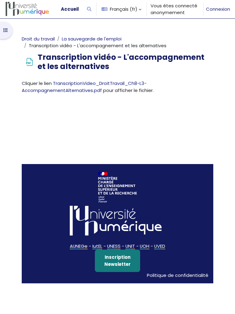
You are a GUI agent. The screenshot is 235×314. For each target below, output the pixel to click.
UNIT (130, 246)
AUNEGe (79, 246)
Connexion (218, 9)
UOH (144, 246)
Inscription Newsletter (117, 260)
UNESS (114, 246)
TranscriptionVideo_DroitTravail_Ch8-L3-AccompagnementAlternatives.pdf (84, 86)
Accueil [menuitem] (70, 9)
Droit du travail (38, 39)
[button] (89, 9)
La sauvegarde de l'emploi (91, 39)
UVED (159, 246)
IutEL (97, 246)
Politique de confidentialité (177, 275)
